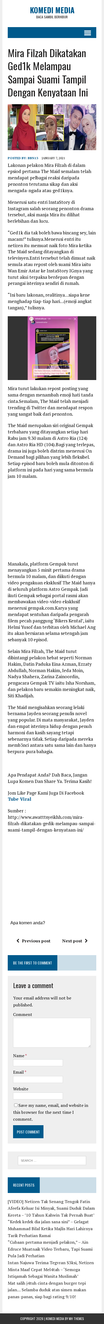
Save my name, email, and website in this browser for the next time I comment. (50, 1112)
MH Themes (76, 1318)
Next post (72, 941)
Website (20, 1089)
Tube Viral (19, 799)
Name (19, 1056)
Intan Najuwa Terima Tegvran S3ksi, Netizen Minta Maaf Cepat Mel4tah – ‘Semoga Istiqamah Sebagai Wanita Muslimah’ (51, 1269)
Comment (22, 1014)
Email (19, 1072)
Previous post (36, 941)
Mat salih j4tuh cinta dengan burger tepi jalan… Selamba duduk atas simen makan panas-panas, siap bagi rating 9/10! (47, 1290)
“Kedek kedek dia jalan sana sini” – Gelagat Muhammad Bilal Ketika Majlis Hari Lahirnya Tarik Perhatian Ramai (50, 1228)
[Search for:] (52, 1160)
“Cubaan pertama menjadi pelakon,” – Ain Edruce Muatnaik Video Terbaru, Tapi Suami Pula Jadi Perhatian (50, 1249)
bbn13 (33, 158)
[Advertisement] (52, 522)
